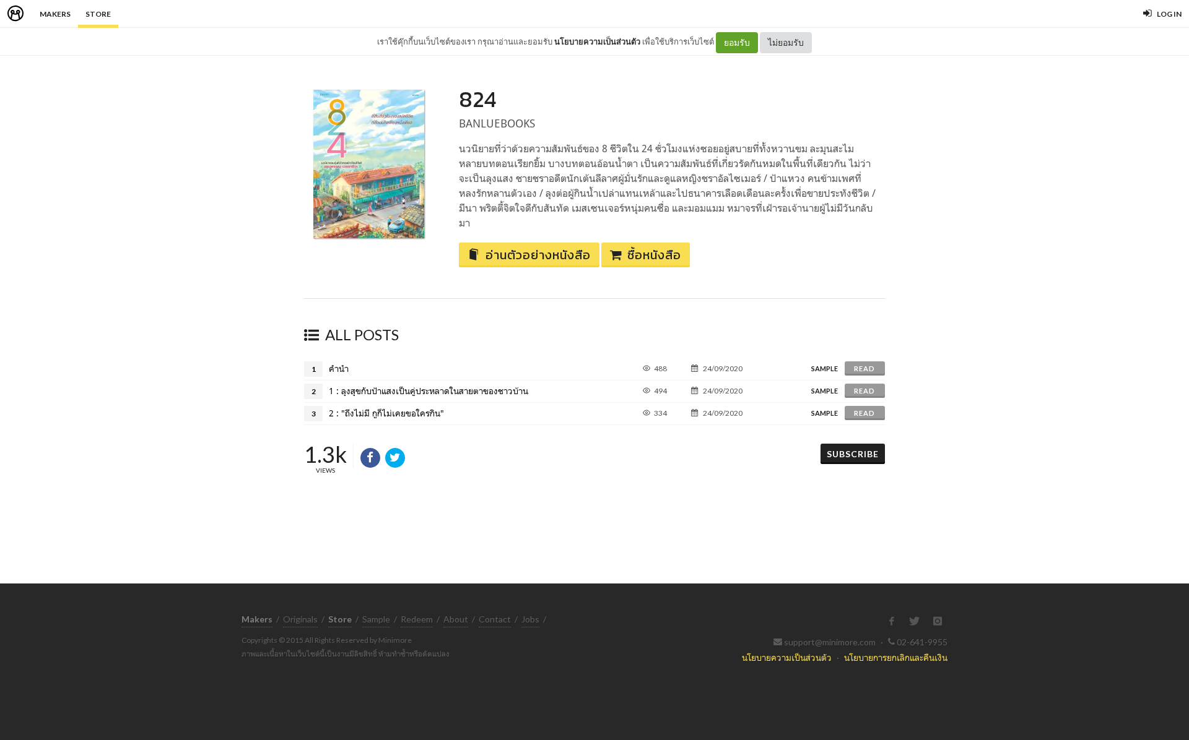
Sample (376, 619)
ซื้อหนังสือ (654, 255)
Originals (300, 619)
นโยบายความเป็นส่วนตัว (597, 41)
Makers (55, 14)
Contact (495, 619)
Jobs (530, 619)
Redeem (417, 619)
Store (98, 14)
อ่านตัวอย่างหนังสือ (538, 255)
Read (864, 368)
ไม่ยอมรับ (786, 42)
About (455, 619)
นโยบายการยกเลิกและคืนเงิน (895, 657)
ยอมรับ (737, 42)
